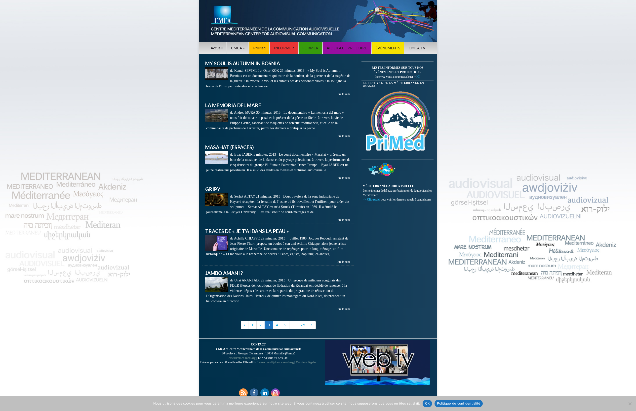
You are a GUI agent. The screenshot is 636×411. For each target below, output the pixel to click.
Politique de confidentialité (458, 403)
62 (303, 325)
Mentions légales (306, 362)
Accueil (217, 48)
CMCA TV (417, 48)
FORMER (310, 48)
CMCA (237, 48)
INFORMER (284, 48)
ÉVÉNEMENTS (387, 48)
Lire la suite (343, 94)
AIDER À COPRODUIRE (347, 48)
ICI (418, 76)
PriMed (259, 48)
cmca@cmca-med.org (242, 358)
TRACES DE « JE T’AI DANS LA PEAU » (247, 231)
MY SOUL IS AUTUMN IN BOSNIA (242, 63)
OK (427, 403)
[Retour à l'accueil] (318, 21)
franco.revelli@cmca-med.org (275, 362)
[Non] (629, 403)
